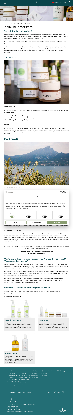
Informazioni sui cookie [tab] (58, 195)
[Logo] (36, 2)
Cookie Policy (18, 411)
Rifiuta (15, 222)
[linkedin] (52, 392)
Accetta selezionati (36, 222)
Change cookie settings (27, 411)
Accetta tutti (57, 222)
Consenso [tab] (15, 195)
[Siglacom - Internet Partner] (62, 411)
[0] (68, 3)
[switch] (28, 217)
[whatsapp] (63, 392)
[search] (65, 3)
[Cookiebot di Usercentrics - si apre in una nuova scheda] (61, 192)
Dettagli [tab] (36, 195)
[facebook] (55, 392)
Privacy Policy (10, 411)
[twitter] (58, 392)
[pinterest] (60, 392)
